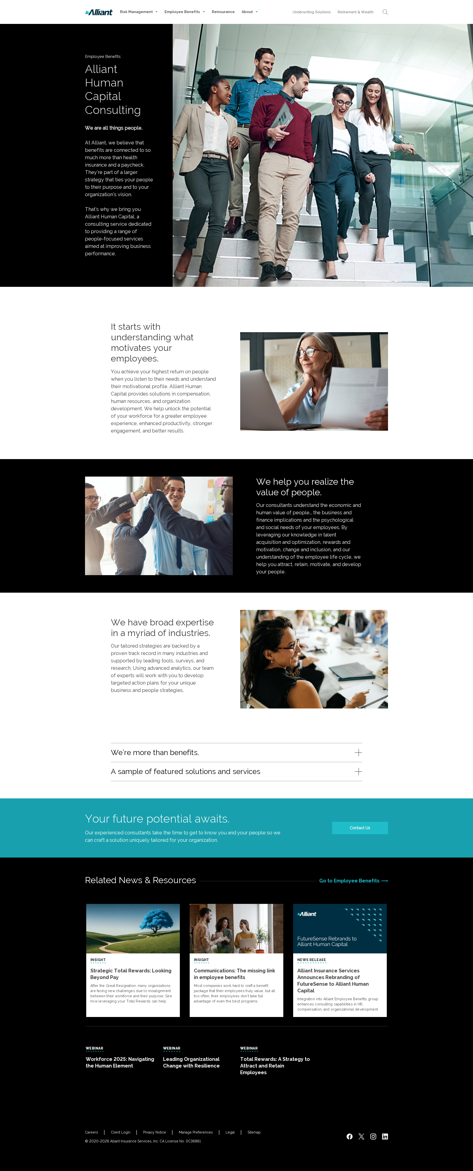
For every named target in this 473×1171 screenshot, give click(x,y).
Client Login (120, 1132)
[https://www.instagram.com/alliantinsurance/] (373, 1136)
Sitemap (254, 1132)
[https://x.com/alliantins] (361, 1136)
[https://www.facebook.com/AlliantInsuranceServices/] (350, 1136)
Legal (230, 1132)
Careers (91, 1132)
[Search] (385, 12)
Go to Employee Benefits (349, 881)
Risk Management (137, 12)
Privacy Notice (154, 1132)
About (248, 12)
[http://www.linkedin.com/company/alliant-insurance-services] (385, 1136)
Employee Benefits (183, 12)
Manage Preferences (196, 1132)
